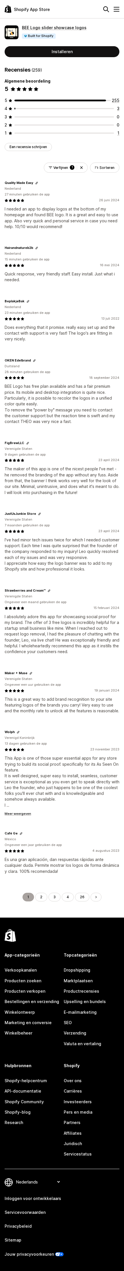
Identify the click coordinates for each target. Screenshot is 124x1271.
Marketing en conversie (28, 1022)
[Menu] (116, 9)
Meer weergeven (18, 814)
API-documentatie (23, 1091)
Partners (72, 1122)
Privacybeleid (18, 1226)
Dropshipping (77, 970)
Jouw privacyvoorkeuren (29, 1254)
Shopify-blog (18, 1112)
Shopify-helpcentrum (26, 1080)
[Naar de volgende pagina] (96, 897)
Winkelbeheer (18, 1032)
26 (82, 897)
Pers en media (78, 1112)
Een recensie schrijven (28, 147)
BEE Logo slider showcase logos (54, 27)
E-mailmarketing (80, 1012)
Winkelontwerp (20, 1012)
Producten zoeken (23, 980)
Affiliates (73, 1133)
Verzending (75, 1032)
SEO (68, 1022)
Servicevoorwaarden (25, 1212)
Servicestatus (78, 1153)
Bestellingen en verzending (32, 1001)
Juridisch (73, 1143)
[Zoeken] (106, 9)
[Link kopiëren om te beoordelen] (36, 183)
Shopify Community (24, 1101)
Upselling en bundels (85, 1001)
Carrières (73, 1091)
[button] (81, 167)
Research (14, 1122)
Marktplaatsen (78, 980)
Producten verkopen (25, 991)
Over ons (73, 1080)
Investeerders (78, 1101)
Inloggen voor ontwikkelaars (33, 1198)
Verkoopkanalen (21, 970)
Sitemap (13, 1240)
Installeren (62, 51)
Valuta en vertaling (82, 1043)
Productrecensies (81, 991)
